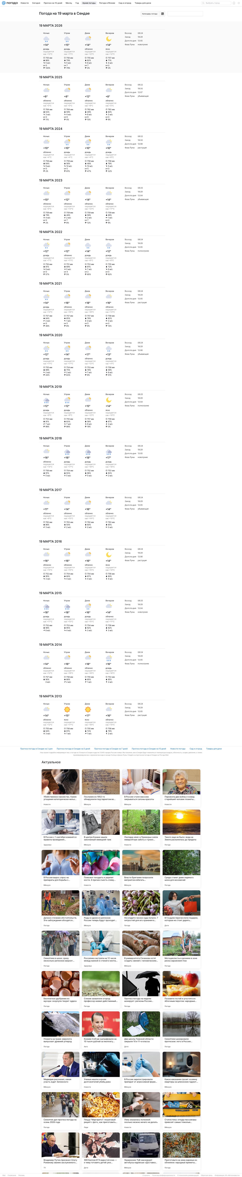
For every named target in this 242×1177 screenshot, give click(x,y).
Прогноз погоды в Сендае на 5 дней (73, 748)
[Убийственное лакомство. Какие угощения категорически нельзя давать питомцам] (60, 788)
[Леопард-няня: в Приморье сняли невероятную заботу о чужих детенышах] (141, 828)
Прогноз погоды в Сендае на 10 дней (149, 748)
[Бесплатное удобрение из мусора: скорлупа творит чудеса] (60, 990)
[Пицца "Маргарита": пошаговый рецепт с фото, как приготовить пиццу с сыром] (101, 1111)
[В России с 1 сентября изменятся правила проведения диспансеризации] (60, 828)
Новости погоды (177, 748)
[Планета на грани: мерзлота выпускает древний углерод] (60, 1030)
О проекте (146, 1175)
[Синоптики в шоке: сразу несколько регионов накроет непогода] (60, 949)
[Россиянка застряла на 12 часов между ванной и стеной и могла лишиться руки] (101, 949)
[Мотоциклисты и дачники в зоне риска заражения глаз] (181, 949)
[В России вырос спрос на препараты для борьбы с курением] (60, 869)
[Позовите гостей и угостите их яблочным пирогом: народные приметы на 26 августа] (181, 990)
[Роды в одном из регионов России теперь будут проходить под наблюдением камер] (101, 909)
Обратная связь (206, 1175)
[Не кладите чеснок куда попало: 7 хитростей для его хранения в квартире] (141, 909)
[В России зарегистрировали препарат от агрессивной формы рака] (141, 1071)
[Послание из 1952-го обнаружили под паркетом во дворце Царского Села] (101, 788)
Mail (4, 1175)
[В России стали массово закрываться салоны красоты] (141, 788)
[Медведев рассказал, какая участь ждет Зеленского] (60, 1071)
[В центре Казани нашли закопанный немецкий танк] (101, 828)
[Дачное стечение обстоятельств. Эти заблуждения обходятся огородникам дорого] (60, 909)
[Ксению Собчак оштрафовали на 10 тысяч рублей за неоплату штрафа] (101, 1030)
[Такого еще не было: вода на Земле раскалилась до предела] (181, 828)
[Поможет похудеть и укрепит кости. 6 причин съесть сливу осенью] (101, 869)
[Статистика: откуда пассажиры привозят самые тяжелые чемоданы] (181, 1111)
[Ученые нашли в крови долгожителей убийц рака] (101, 1071)
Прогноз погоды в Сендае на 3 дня (36, 748)
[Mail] (4, 3)
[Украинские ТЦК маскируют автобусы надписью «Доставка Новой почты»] (141, 1151)
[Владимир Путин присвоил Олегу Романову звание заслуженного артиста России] (60, 1151)
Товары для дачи (214, 748)
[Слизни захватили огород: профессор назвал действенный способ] (101, 990)
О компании (12, 1175)
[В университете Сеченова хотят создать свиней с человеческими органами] (141, 949)
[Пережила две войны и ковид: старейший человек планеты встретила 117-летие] (181, 788)
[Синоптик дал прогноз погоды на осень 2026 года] (60, 1111)
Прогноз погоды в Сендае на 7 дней (111, 748)
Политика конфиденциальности (163, 1175)
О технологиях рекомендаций (188, 1175)
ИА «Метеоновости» (232, 1175)
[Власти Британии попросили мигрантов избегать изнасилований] (141, 869)
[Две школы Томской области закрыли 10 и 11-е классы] (141, 1030)
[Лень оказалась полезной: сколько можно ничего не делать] (141, 1111)
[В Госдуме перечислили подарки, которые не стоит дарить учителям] (181, 909)
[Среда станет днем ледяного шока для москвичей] (181, 869)
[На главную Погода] (12, 3)
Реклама (21, 1175)
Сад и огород (196, 748)
